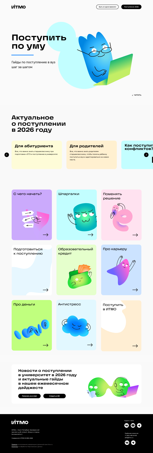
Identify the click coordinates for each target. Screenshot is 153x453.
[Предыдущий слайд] (6, 155)
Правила (14, 444)
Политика (15, 446)
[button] (107, 7)
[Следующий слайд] (146, 155)
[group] (37, 155)
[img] (121, 325)
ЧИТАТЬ (137, 95)
